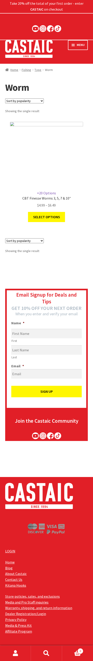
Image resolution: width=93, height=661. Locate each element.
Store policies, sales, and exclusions (32, 596)
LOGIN (10, 551)
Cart (71, 649)
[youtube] (35, 28)
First (14, 341)
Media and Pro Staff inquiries (27, 602)
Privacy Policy (15, 619)
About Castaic (16, 573)
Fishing (26, 70)
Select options (46, 217)
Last (14, 357)
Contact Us (13, 579)
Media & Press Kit (18, 625)
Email (17, 366)
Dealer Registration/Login (25, 613)
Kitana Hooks (15, 585)
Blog (9, 568)
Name (17, 323)
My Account (15, 653)
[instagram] (43, 28)
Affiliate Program (18, 631)
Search (46, 653)
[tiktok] (57, 28)
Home (14, 70)
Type (38, 70)
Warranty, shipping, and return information (38, 608)
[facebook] (50, 28)
